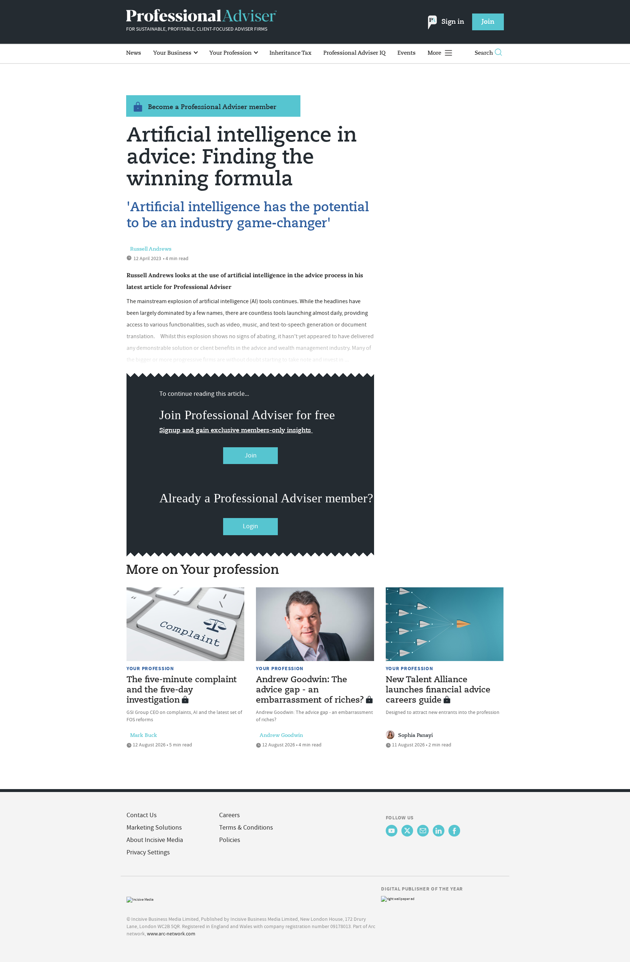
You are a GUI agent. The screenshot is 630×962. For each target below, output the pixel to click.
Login (250, 526)
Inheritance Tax (290, 53)
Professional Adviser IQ (354, 53)
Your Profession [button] (231, 53)
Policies (229, 840)
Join (251, 455)
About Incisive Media (155, 840)
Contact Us (142, 815)
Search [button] (484, 53)
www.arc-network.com (171, 933)
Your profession (150, 668)
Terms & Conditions (246, 827)
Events (406, 53)
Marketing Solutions (154, 827)
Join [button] (488, 22)
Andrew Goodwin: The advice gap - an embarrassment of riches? (310, 690)
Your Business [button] (173, 53)
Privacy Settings (148, 852)
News (133, 53)
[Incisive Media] (140, 898)
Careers (229, 815)
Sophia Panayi (415, 735)
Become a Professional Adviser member (212, 107)
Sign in (453, 22)
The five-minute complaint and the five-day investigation (182, 690)
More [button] (435, 53)
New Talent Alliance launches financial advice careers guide (438, 690)
